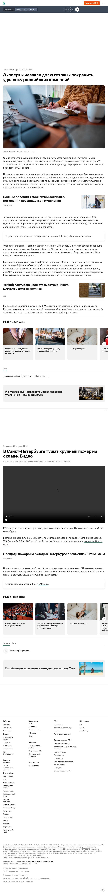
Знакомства (58, 758)
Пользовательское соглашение (15, 874)
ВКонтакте (32, 726)
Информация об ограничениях (16, 868)
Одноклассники (35, 730)
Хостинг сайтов (60, 752)
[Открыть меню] (103, 3)
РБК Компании (59, 764)
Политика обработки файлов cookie (18, 881)
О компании (58, 724)
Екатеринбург (8, 773)
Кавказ (5, 820)
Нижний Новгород (7, 800)
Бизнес (6, 734)
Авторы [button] (6, 642)
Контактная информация (63, 727)
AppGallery (83, 731)
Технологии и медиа (8, 738)
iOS (80, 724)
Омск (5, 779)
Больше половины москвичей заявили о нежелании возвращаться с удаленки (34, 198)
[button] (18, 344)
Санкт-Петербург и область (8, 767)
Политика (6, 724)
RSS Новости (34, 765)
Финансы (6, 742)
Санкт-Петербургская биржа (42, 861)
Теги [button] (5, 368)
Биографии (7, 745)
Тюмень (6, 814)
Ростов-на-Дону (9, 808)
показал (32, 305)
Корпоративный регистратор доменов (65, 747)
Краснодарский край (9, 795)
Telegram (32, 733)
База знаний (7, 749)
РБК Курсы (58, 767)
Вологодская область (8, 786)
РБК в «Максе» (14, 322)
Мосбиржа (26, 861)
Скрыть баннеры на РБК (35, 746)
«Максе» (43, 583)
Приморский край (8, 831)
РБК (4, 296)
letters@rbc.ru (38, 855)
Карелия (6, 823)
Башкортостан (8, 782)
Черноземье (8, 817)
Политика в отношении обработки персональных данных (26, 878)
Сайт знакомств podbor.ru (64, 761)
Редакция (57, 731)
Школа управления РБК (62, 771)
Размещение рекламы (62, 734)
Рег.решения (59, 755)
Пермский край (9, 804)
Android (82, 727)
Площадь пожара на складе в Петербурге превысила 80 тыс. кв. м (54, 553)
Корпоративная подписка (34, 755)
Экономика (7, 727)
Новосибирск (8, 776)
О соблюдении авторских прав (16, 871)
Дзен (30, 736)
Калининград (8, 791)
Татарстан (7, 811)
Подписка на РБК (35, 751)
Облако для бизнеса (61, 743)
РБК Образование (8, 753)
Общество (7, 69)
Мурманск (7, 826)
